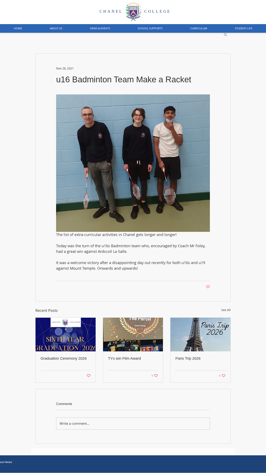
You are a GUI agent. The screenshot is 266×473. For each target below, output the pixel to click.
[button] (56, 28)
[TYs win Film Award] (133, 334)
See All (226, 310)
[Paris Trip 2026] (200, 334)
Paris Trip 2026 (188, 358)
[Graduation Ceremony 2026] (66, 334)
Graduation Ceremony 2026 (64, 358)
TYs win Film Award (124, 358)
